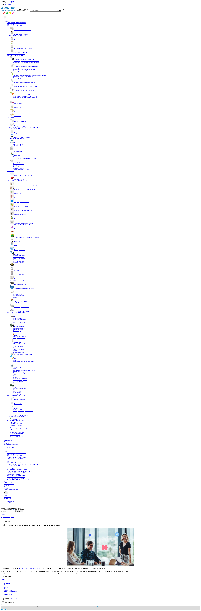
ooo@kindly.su (8, 4)
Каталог (6, 21)
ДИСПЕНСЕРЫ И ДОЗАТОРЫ (15, 460)
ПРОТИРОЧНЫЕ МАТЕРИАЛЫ (16, 467)
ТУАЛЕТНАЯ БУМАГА (13, 474)
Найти (5, 492)
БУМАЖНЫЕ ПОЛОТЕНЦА (15, 455)
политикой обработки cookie (91, 606)
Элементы (9, 504)
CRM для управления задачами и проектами (30, 568)
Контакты (6, 446)
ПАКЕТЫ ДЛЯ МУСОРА (14, 465)
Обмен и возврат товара (10, 591)
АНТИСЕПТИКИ (12, 454)
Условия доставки (8, 590)
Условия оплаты (8, 589)
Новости (6, 584)
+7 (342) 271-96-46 (14, 2)
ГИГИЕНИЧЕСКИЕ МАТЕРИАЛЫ (16, 457)
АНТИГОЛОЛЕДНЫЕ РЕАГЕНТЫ (16, 453)
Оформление (10, 501)
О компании (7, 583)
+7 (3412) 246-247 (10, 1)
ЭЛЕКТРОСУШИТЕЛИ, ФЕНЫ (15, 478)
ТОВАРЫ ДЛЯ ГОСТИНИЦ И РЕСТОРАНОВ (19, 472)
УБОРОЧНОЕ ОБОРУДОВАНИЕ (16, 475)
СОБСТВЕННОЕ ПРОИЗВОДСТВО (17, 470)
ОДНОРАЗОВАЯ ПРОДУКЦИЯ (15, 462)
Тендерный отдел (8, 440)
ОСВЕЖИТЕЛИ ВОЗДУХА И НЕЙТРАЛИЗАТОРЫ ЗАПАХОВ (24, 464)
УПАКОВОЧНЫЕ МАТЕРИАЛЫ (16, 477)
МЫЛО (9, 461)
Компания (3, 578)
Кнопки (9, 502)
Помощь (3, 579)
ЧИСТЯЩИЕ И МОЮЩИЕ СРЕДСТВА (18, 479)
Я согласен (4, 609)
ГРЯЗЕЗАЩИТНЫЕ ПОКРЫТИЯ (16, 458)
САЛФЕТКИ (10, 468)
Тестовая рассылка (19, 509)
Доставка (6, 443)
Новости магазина (7, 509)
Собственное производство (11, 447)
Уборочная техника (9, 442)
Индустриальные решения (11, 444)
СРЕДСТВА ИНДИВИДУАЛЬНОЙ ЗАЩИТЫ (19, 471)
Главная (6, 439)
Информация (4, 580)
